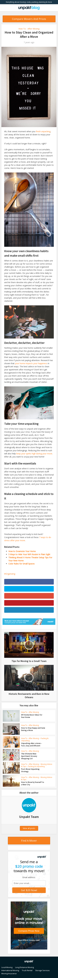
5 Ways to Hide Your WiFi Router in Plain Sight (29, 554)
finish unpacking (43, 131)
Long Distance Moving (24, 967)
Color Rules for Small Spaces (21, 563)
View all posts (29, 828)
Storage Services (42, 970)
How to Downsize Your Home (22, 551)
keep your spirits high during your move (34, 453)
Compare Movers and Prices (29, 19)
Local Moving (6, 967)
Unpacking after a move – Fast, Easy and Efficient (31, 744)
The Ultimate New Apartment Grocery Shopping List (29, 756)
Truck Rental (27, 970)
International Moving (10, 970)
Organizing (10, 573)
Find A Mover (29, 840)
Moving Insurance (9, 973)
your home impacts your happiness (31, 363)
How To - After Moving (28, 28)
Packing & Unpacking (36, 766)
